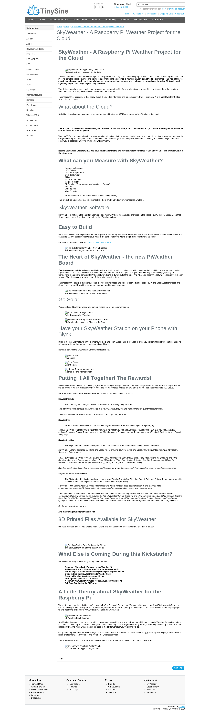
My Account (152, 14)
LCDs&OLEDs (32, 59)
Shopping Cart (166, 14)
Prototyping (110, 19)
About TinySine (38, 687)
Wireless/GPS (140, 19)
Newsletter (151, 692)
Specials (112, 692)
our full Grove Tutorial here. (99, 242)
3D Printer (30, 90)
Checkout (179, 14)
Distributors (36, 698)
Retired (29, 136)
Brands (111, 684)
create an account (177, 9)
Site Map (74, 689)
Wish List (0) (138, 14)
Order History (153, 687)
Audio (42, 19)
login (164, 9)
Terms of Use (37, 684)
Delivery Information (40, 689)
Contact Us (75, 684)
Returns (73, 687)
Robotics (124, 19)
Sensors (96, 19)
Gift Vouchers (114, 687)
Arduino (31, 19)
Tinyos (182, 706)
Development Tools (59, 19)
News (66, 26)
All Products (31, 34)
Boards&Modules (34, 95)
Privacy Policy (37, 692)
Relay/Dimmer (80, 19)
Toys (28, 85)
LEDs (28, 64)
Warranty (35, 695)
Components (32, 125)
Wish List (151, 689)
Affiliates (112, 689)
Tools (28, 79)
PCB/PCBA (157, 19)
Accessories (31, 120)
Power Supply (32, 69)
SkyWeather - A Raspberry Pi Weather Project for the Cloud (97, 26)
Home (128, 14)
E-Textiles (30, 54)
